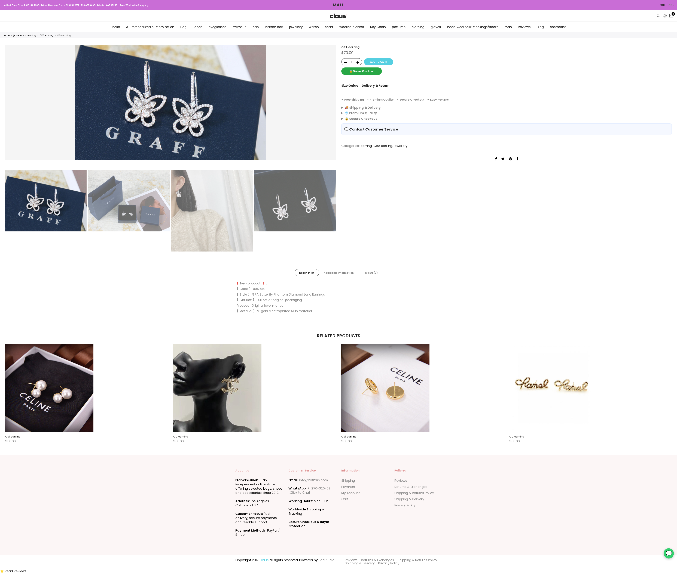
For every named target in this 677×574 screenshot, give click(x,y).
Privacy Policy (405, 505)
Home (115, 27)
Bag (183, 27)
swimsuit (239, 27)
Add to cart (378, 61)
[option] (170, 102)
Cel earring (13, 436)
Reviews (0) (370, 273)
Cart (344, 499)
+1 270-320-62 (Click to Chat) (309, 490)
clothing (418, 27)
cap (256, 27)
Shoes (197, 27)
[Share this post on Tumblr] (517, 159)
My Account (350, 493)
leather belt (274, 27)
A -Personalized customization (150, 27)
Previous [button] (11, 107)
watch (314, 27)
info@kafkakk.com (313, 480)
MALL (338, 5)
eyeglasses (217, 27)
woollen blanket (351, 27)
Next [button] (329, 107)
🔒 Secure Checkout (361, 71)
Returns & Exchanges (410, 487)
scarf (329, 27)
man (508, 27)
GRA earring (46, 35)
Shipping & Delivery (409, 499)
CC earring (180, 436)
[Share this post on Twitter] (503, 159)
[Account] (665, 16)
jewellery (296, 27)
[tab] (307, 272)
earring (32, 35)
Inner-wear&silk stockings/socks (472, 27)
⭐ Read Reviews (13, 571)
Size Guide (349, 85)
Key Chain (378, 27)
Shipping (348, 480)
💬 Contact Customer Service (371, 129)
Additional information (339, 273)
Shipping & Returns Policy (414, 493)
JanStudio (326, 560)
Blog (540, 27)
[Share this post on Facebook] (496, 159)
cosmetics (558, 27)
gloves (436, 27)
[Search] (658, 16)
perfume (398, 27)
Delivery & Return (375, 85)
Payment (348, 487)
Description (307, 273)
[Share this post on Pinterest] (510, 159)
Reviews (524, 27)
